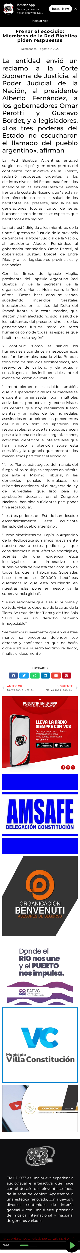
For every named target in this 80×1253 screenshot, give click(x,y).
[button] (13, 676)
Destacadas (28, 48)
